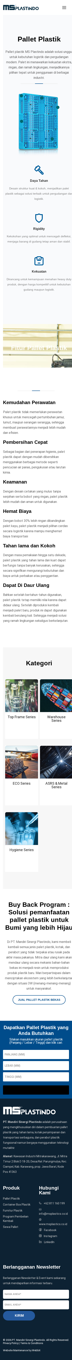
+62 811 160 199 (54, 1203)
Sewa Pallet (10, 1226)
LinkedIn (49, 1242)
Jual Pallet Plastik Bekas (39, 999)
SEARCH (36, 1090)
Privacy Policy (10, 1343)
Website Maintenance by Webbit (21, 1350)
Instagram (50, 1236)
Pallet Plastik (11, 1198)
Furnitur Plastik (12, 1210)
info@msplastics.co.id (53, 1213)
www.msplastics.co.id (53, 1224)
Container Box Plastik (16, 1204)
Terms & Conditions (31, 1343)
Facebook (50, 1230)
